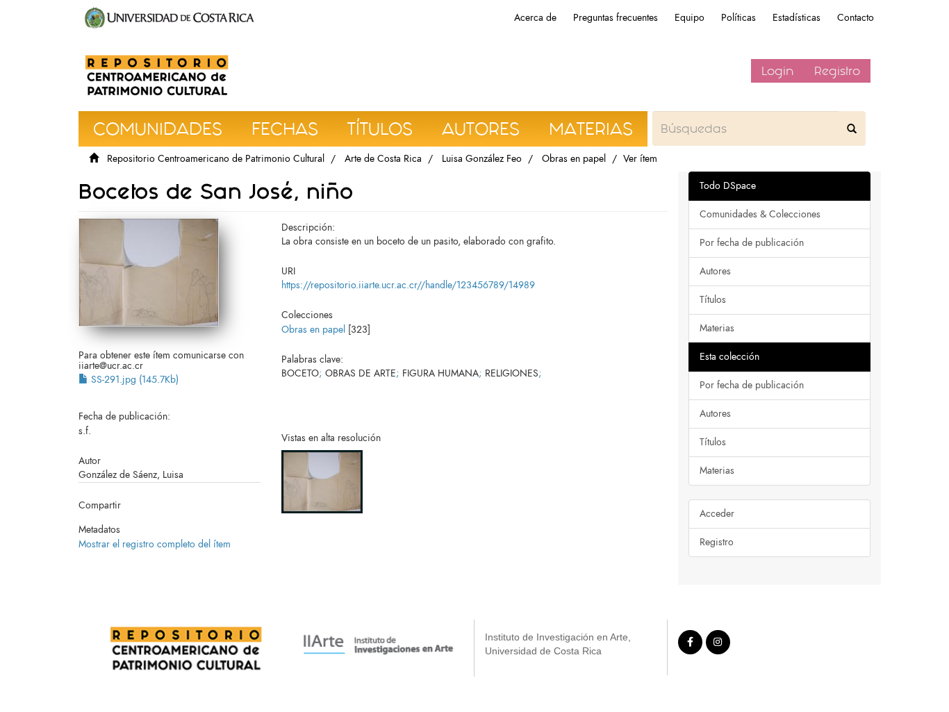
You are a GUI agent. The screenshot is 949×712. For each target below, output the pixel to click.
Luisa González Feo (482, 158)
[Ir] (852, 128)
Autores (715, 271)
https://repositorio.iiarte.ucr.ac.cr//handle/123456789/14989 (408, 285)
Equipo (689, 17)
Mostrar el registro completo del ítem (155, 544)
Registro (837, 70)
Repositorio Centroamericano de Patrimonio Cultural (215, 158)
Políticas (738, 17)
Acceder (717, 513)
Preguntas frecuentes (615, 17)
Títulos (713, 299)
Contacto (855, 17)
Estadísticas (796, 17)
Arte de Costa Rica (383, 158)
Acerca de (535, 17)
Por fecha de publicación (752, 242)
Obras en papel (574, 158)
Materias (717, 328)
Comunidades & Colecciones (760, 214)
